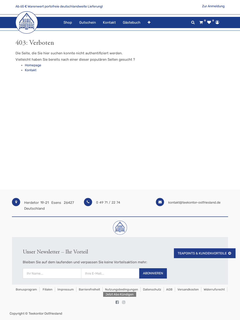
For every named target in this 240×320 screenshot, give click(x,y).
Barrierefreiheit (89, 289)
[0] (201, 22)
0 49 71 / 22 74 (108, 203)
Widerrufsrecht (214, 289)
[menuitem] (68, 22)
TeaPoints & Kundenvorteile (202, 253)
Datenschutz (152, 289)
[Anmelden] (217, 22)
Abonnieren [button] (153, 273)
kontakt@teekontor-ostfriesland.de (194, 203)
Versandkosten (188, 289)
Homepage (33, 65)
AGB (169, 289)
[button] (149, 22)
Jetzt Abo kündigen (119, 294)
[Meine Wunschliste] (209, 22)
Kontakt (30, 70)
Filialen (47, 289)
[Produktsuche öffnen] (193, 22)
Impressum (65, 289)
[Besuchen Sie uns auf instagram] (124, 302)
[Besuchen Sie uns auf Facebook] (117, 302)
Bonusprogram (26, 289)
